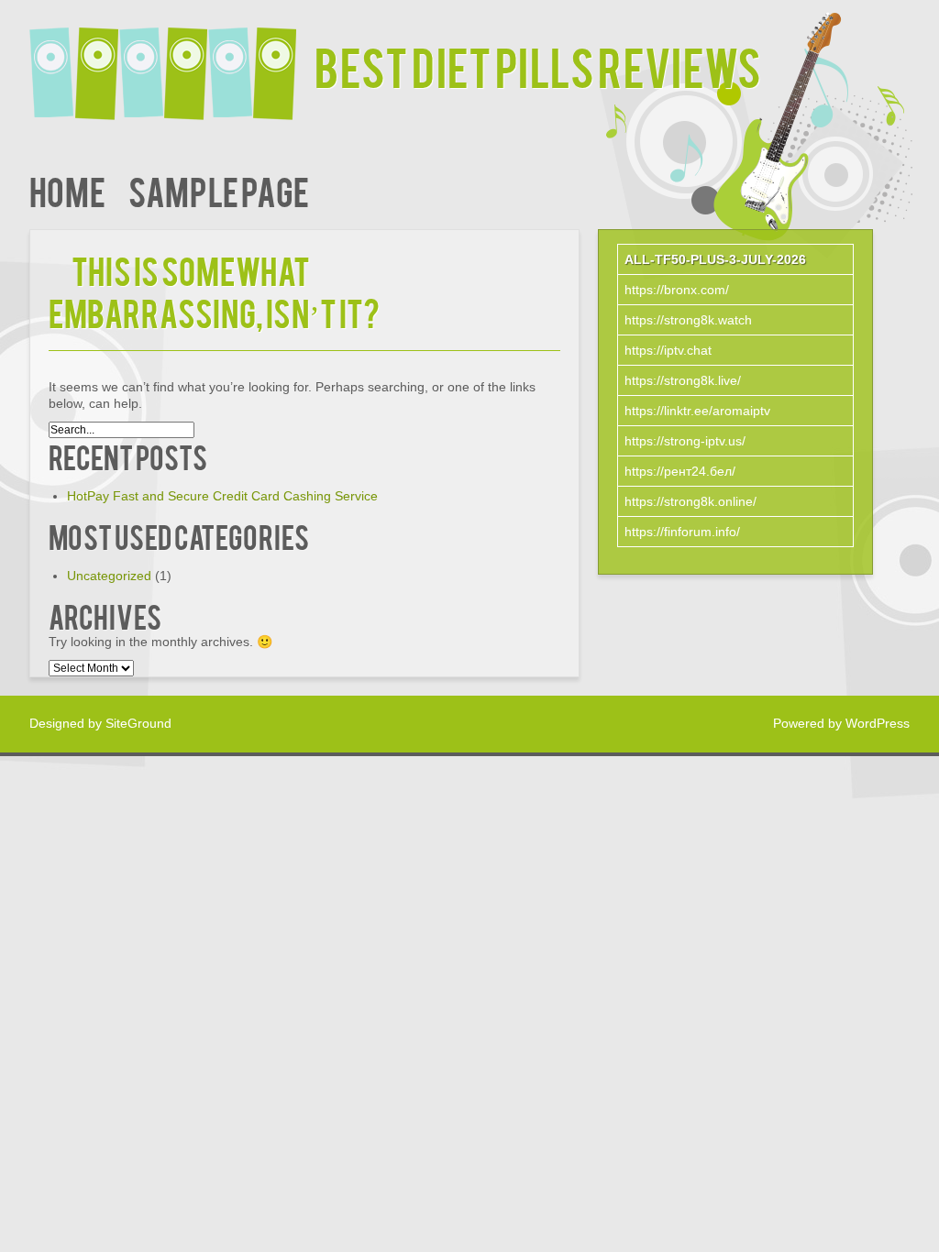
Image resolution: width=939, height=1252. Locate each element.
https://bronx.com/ (676, 289)
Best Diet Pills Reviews (538, 65)
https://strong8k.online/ (690, 501)
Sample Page (218, 190)
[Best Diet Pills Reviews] (172, 62)
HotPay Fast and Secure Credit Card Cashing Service (222, 496)
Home (67, 190)
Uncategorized (109, 575)
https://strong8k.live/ (682, 380)
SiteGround (138, 723)
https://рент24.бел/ (679, 471)
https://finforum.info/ (682, 531)
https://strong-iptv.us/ (685, 441)
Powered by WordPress (841, 723)
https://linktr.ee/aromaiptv (697, 410)
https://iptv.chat (668, 350)
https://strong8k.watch (688, 320)
